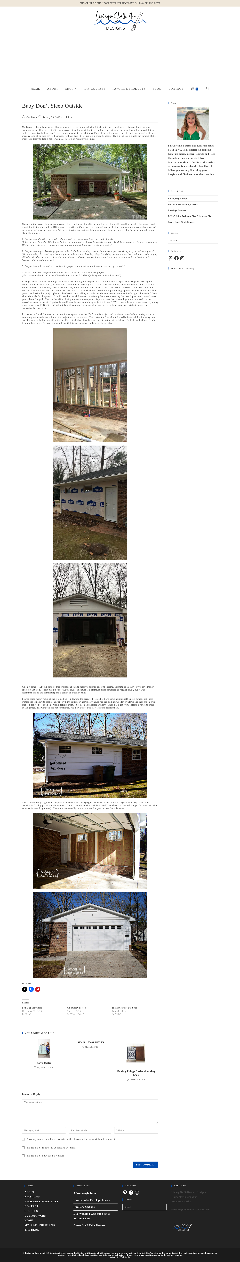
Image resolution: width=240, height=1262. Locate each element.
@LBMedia (125, 1257)
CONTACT (31, 1206)
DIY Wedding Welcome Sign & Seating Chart (190, 216)
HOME (28, 1220)
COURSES (31, 1211)
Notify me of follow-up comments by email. (51, 1147)
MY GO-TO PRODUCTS (39, 1225)
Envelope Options (177, 210)
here (212, 174)
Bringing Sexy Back (32, 1008)
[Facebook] (176, 258)
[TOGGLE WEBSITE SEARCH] (208, 89)
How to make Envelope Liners (183, 204)
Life (70, 117)
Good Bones (44, 1062)
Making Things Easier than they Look (136, 1073)
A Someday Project (76, 1008)
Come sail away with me (90, 1042)
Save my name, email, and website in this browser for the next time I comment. (71, 1139)
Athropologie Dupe (177, 198)
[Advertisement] (120, 59)
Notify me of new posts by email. (45, 1155)
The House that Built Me (124, 1008)
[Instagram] (182, 258)
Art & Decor (32, 1197)
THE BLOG (31, 1229)
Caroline (30, 117)
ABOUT (29, 1192)
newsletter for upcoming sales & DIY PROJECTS (131, 3)
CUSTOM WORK (35, 1215)
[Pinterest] (170, 258)
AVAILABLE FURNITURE (41, 1201)
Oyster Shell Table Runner (181, 222)
